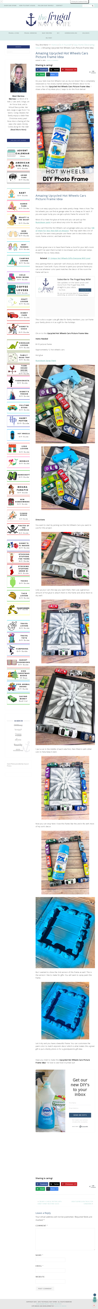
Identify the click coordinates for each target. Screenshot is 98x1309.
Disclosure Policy (42, 1304)
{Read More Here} (18, 129)
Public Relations (56, 1304)
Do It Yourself (65, 44)
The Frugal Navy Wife (49, 19)
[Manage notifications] (94, 1305)
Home (54, 44)
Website (40, 1277)
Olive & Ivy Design (60, 1306)
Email (39, 1266)
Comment (42, 1226)
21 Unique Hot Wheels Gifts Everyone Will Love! (69, 258)
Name (39, 1255)
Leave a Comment (52, 60)
